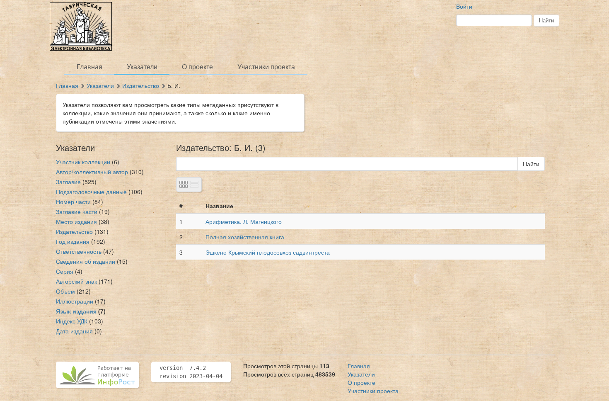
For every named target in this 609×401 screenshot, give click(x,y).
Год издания (72, 241)
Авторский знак (76, 281)
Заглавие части (76, 211)
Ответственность (79, 251)
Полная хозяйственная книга (244, 237)
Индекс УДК (71, 321)
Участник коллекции (83, 162)
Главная (89, 66)
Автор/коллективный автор (92, 172)
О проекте (197, 66)
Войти (464, 6)
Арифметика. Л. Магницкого (243, 221)
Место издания (76, 221)
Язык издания (76, 311)
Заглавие (68, 181)
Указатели (142, 66)
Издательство (140, 85)
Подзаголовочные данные (91, 191)
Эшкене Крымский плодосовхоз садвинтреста (267, 252)
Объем (65, 291)
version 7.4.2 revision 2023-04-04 (191, 372)
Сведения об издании (85, 261)
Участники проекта (266, 66)
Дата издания (74, 331)
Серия (64, 271)
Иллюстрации (74, 301)
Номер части (73, 201)
